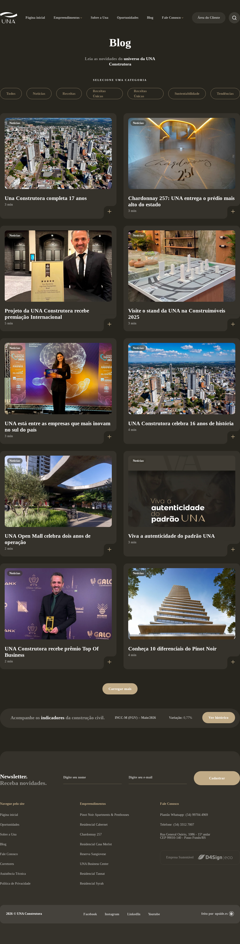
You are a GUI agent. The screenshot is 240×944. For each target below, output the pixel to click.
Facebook (90, 914)
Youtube (154, 914)
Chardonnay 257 (91, 834)
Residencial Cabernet (94, 824)
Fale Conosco (171, 17)
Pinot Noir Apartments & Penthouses (104, 815)
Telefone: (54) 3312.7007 (177, 824)
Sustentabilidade (187, 93)
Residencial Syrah (92, 883)
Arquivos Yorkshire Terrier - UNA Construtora (9, 18)
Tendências (225, 93)
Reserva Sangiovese (93, 854)
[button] (217, 778)
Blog (150, 17)
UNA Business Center (94, 864)
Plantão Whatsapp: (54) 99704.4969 (184, 815)
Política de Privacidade (15, 883)
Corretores (7, 864)
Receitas (69, 93)
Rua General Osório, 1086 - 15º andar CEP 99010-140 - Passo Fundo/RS (185, 836)
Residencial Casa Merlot (96, 844)
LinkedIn (133, 914)
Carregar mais (120, 689)
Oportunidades (127, 17)
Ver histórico (219, 717)
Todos (10, 93)
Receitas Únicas (99, 93)
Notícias (39, 93)
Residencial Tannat (92, 873)
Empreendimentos (66, 17)
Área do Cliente (209, 17)
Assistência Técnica (13, 873)
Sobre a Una (99, 17)
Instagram (112, 914)
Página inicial (35, 17)
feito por (214, 913)
